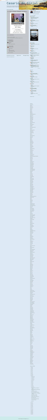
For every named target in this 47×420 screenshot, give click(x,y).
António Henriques (32, 122)
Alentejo (31, 113)
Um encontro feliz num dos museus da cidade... (35, 21)
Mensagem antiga (26, 55)
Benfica (31, 140)
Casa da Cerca (31, 154)
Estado (31, 193)
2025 (31, 368)
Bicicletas (31, 141)
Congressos (31, 165)
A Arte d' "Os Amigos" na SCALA (34, 63)
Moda (30, 260)
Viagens (31, 361)
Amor (30, 120)
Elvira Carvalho (10, 41)
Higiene (31, 224)
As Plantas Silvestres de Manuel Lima (35, 396)
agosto (32, 380)
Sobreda (31, 335)
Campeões (31, 150)
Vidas (30, 362)
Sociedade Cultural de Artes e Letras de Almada (35, 62)
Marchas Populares (32, 249)
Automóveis (31, 132)
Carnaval (31, 153)
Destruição (31, 182)
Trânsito (31, 355)
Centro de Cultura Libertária (34, 52)
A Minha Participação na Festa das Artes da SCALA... (35, 389)
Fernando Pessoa (32, 204)
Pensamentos (31, 290)
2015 (31, 404)
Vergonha (31, 360)
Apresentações (31, 124)
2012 (31, 407)
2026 (31, 367)
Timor (30, 349)
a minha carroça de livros (33, 25)
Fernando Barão (32, 203)
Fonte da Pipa (31, 208)
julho (32, 381)
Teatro (31, 345)
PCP (30, 288)
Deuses (31, 183)
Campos (31, 151)
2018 (31, 375)
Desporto (31, 181)
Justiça (30, 237)
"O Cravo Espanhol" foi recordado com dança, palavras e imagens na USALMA (35, 66)
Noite (30, 271)
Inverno (31, 233)
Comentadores (31, 161)
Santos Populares (32, 327)
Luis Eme (35, 10)
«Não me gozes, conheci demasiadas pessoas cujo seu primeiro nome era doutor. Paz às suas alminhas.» (34, 18)
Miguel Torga (31, 258)
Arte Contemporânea (32, 127)
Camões (31, 149)
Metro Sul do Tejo (32, 257)
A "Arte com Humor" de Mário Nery (35, 398)
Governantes (31, 219)
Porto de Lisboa (32, 303)
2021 (31, 372)
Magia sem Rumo (11, 48)
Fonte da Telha (31, 209)
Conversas (31, 166)
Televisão (31, 346)
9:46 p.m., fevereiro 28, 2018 (12, 51)
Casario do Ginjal (22, 3)
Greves (31, 220)
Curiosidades (31, 176)
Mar (30, 248)
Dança (30, 177)
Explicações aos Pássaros (33, 196)
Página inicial (19, 55)
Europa (31, 194)
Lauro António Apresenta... (33, 90)
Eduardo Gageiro (32, 188)
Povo (30, 305)
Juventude (31, 238)
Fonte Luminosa (31, 210)
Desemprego (31, 179)
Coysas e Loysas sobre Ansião (34, 73)
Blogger (28, 418)
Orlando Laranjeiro (32, 278)
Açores (31, 108)
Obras (30, 273)
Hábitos (31, 222)
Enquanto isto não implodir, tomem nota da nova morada (35, 79)
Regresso (31, 316)
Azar (30, 133)
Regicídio (31, 315)
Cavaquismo (31, 155)
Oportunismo (31, 276)
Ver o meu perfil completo (36, 13)
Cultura (31, 175)
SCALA (30, 329)
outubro (32, 378)
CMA (30, 160)
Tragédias (31, 354)
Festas (30, 206)
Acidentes (31, 107)
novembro (32, 377)
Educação (31, 189)
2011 (31, 408)
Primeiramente (32, 83)
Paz (30, 287)
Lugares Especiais (32, 245)
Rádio (30, 313)
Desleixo (31, 180)
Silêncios (31, 334)
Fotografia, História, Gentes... (34, 395)
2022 (31, 371)
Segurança (31, 330)
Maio (30, 246)
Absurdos (31, 106)
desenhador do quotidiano (33, 88)
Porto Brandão (31, 302)
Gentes (31, 216)
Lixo (30, 244)
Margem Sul (31, 250)
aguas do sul (32, 50)
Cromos (31, 174)
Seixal (30, 331)
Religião (31, 317)
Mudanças (31, 264)
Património (31, 285)
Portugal (31, 304)
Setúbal (31, 332)
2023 (31, 370)
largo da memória (33, 16)
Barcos (31, 136)
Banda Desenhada (32, 135)
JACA (30, 234)
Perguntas (31, 292)
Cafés (30, 147)
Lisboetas (32, 85)
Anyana (31, 123)
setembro (32, 379)
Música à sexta (32, 46)
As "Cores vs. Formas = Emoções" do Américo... (35, 388)
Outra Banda (31, 280)
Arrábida (31, 125)
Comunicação (31, 163)
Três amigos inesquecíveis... (33, 60)
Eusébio (31, 195)
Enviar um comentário (10, 52)
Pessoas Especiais (32, 294)
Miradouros (31, 259)
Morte (30, 262)
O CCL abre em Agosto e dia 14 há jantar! (35, 53)
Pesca (30, 293)
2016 (31, 403)
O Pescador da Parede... (33, 399)
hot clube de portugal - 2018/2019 (34, 93)
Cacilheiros (31, 146)
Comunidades (31, 164)
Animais (31, 121)
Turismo (31, 357)
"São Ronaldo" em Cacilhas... (34, 394)
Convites (31, 167)
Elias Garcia (31, 191)
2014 (31, 405)
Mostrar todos (39, 68)
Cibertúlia (32, 78)
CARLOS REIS (32, 71)
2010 (31, 409)
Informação (31, 232)
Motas (30, 263)
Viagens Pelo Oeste (33, 20)
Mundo (31, 266)
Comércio (31, 162)
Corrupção (31, 168)
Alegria (31, 112)
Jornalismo (31, 236)
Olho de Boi (31, 275)
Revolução (31, 320)
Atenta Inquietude (33, 43)
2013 (31, 406)
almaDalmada (32, 48)
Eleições (31, 190)
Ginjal (30, 218)
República (31, 318)
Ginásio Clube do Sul (32, 217)
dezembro (32, 376)
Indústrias (31, 231)
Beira (30, 138)
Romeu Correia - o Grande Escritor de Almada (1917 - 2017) (35, 65)
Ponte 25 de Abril (32, 301)
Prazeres (31, 307)
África (30, 110)
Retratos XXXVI (32, 58)
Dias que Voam (32, 76)
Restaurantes (31, 319)
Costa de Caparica (32, 169)
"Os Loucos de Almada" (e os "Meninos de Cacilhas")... (35, 393)
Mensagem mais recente (10, 55)
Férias (30, 202)
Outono (31, 279)
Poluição (31, 299)
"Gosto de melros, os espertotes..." (34, 23)
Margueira (31, 251)
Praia (30, 306)
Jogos (30, 235)
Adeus (30, 109)
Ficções (31, 207)
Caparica (31, 152)
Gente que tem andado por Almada (34, 48)
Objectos (31, 272)
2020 (31, 373)
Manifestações (31, 247)
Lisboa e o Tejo (32, 81)
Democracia (31, 178)
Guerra (31, 221)
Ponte (30, 300)
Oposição (31, 277)
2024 (31, 369)
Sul (30, 344)
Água (30, 111)
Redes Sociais (31, 314)
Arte (30, 126)
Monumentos (31, 261)
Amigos (31, 119)
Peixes (30, 289)
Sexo (30, 333)
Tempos (31, 347)
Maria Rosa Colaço (32, 252)
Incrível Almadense (32, 230)
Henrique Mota (31, 223)
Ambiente (31, 118)
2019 (31, 374)
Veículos (31, 358)
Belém (30, 139)
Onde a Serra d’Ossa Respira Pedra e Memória (34, 74)
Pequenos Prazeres (32, 291)
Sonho (30, 341)
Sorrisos (31, 342)
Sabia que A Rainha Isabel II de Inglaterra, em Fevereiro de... (35, 86)
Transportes (31, 356)
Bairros (31, 134)
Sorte (30, 343)
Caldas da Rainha (32, 148)
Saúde (30, 328)
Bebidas (31, 137)
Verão (30, 359)
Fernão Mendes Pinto (32, 205)
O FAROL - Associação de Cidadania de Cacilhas (35, 55)
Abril (30, 105)
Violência (31, 363)
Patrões (31, 286)
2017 (31, 402)
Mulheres (31, 265)
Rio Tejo (31, 321)
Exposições (31, 197)
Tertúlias (31, 348)
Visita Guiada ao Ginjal (33, 397)
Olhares (31, 274)
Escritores (31, 192)
